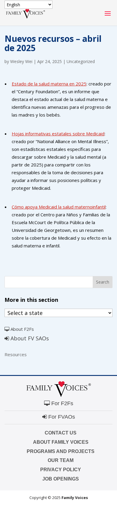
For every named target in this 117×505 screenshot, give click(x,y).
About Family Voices (60, 442)
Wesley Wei (21, 61)
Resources (15, 354)
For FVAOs (61, 417)
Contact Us (60, 432)
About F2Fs (21, 329)
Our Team (61, 460)
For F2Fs (61, 403)
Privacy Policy (60, 469)
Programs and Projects (60, 451)
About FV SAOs (29, 338)
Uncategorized (81, 61)
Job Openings (60, 478)
